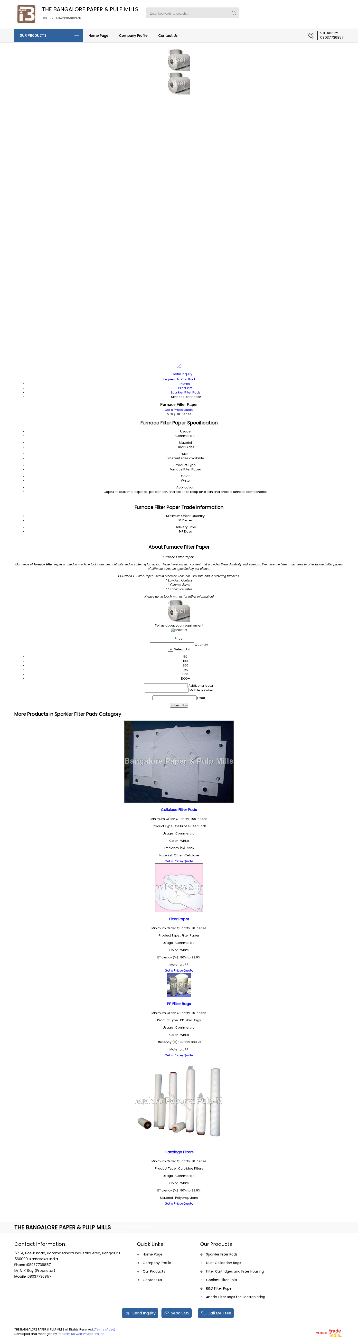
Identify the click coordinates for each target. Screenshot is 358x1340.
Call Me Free (219, 1313)
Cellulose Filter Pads (179, 809)
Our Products (33, 35)
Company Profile (133, 35)
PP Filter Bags (179, 1003)
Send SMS (180, 1313)
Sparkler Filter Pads (185, 392)
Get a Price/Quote (179, 410)
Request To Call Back (179, 379)
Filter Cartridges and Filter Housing (235, 1271)
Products (185, 388)
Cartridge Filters (179, 1151)
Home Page (98, 35)
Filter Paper (179, 918)
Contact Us (168, 35)
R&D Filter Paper (219, 1288)
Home (185, 384)
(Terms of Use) (104, 1329)
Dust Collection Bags (223, 1262)
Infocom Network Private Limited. (81, 1334)
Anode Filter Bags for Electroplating (235, 1296)
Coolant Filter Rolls (221, 1279)
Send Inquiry (182, 374)
